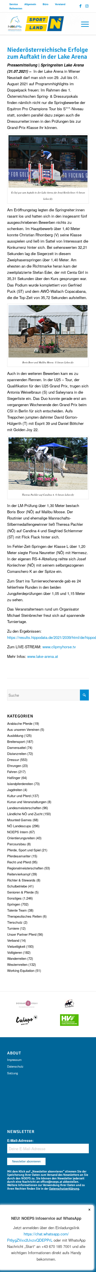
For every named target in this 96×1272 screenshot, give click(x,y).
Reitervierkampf (18, 874)
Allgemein (30, 4)
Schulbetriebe (17, 886)
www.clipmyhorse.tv (59, 646)
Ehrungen (14, 765)
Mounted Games (19, 819)
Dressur (13, 759)
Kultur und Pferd (19, 795)
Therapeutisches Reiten (24, 916)
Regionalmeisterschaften (25, 868)
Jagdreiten (14, 789)
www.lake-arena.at (42, 656)
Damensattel (16, 747)
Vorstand (60, 4)
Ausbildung (15, 735)
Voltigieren (14, 952)
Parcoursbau (16, 844)
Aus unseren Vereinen (23, 729)
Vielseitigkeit (16, 946)
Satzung (12, 1073)
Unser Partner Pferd (21, 934)
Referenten (15, 8)
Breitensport (16, 741)
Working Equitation (20, 970)
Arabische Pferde (19, 723)
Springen (13, 904)
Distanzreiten (16, 753)
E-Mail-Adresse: (20, 1140)
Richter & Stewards (21, 880)
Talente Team (17, 910)
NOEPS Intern (17, 831)
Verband (13, 940)
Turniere (13, 928)
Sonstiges (14, 898)
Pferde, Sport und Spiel (24, 850)
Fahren (12, 771)
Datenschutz (15, 1066)
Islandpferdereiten (20, 783)
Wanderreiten (16, 958)
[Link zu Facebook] (80, 6)
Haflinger (13, 777)
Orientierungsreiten (21, 838)
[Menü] (83, 24)
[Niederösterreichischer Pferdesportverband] (39, 24)
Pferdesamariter (19, 856)
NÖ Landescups (19, 825)
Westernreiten (17, 964)
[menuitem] (13, 4)
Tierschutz (15, 922)
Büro (45, 4)
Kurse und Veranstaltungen (26, 801)
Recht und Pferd (19, 862)
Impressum (14, 1060)
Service (13, 4)
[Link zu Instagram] (87, 6)
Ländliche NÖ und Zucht (24, 813)
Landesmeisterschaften (24, 807)
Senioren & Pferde (20, 892)
